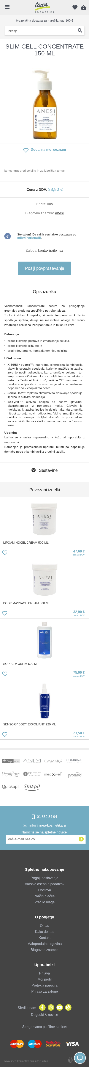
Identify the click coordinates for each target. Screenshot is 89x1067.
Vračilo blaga (45, 902)
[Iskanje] (79, 30)
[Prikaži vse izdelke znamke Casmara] (53, 762)
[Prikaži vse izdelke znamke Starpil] (32, 788)
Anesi (59, 213)
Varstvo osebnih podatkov (44, 884)
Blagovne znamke (44, 950)
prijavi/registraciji (29, 237)
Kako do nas (44, 932)
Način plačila (45, 896)
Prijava (44, 973)
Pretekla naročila (44, 985)
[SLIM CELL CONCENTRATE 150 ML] (44, 100)
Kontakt (44, 938)
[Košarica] (83, 7)
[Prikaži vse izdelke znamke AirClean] (10, 762)
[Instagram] (50, 1008)
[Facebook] (41, 1008)
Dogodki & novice (44, 1015)
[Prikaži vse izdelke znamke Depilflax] (10, 775)
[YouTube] (58, 1008)
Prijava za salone (44, 991)
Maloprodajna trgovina (44, 944)
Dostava (44, 890)
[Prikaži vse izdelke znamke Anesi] (32, 762)
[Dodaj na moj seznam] (4, 553)
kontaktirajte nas (50, 250)
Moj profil (45, 979)
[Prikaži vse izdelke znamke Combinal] (75, 762)
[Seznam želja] (75, 7)
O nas (44, 925)
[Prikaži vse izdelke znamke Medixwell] (53, 775)
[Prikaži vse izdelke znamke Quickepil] (10, 788)
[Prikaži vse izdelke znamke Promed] (75, 775)
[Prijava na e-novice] (81, 839)
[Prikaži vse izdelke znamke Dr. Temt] (32, 775)
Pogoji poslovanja (44, 878)
